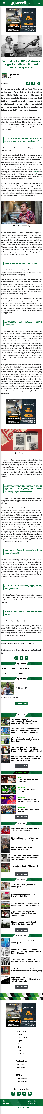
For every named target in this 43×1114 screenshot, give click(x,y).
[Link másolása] (28, 83)
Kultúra (20, 1047)
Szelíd (35, 172)
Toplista (20, 1041)
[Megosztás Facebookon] (33, 83)
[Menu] (4, 3)
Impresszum (22, 1078)
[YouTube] (19, 1094)
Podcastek (21, 1067)
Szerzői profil (21, 704)
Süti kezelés (6, 1102)
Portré (20, 1034)
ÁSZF (18, 1102)
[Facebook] (13, 1094)
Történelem (22, 1044)
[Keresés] (39, 3)
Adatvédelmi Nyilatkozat (32, 1102)
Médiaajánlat (22, 1081)
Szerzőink (20, 1064)
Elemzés (21, 1053)
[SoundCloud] (24, 1094)
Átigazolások (22, 1038)
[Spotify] (30, 1094)
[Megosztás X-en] (38, 83)
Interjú (20, 1050)
